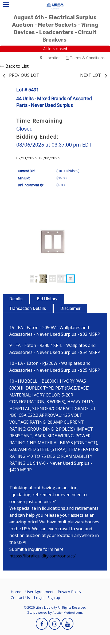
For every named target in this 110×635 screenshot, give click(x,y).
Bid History (47, 298)
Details (15, 298)
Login (39, 597)
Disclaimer (70, 308)
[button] (96, 214)
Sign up (54, 597)
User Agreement (39, 591)
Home (16, 591)
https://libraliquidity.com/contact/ (42, 556)
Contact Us (20, 597)
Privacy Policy (69, 591)
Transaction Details (27, 308)
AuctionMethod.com (67, 612)
